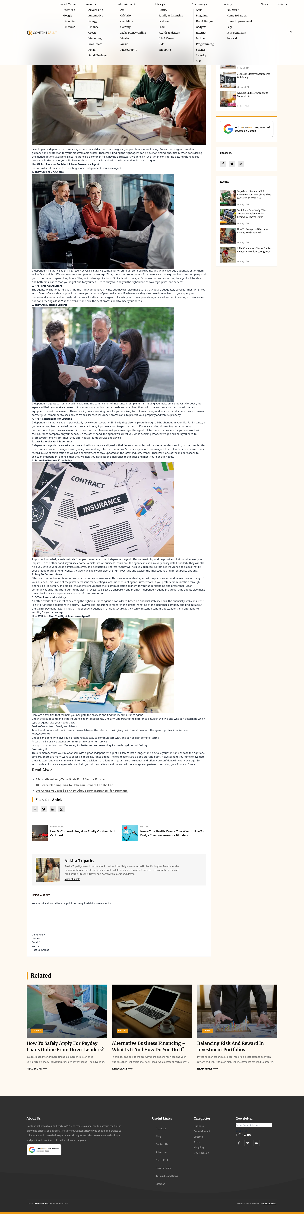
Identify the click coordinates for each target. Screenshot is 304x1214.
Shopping (165, 49)
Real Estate (95, 44)
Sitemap (160, 1183)
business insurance (116, 563)
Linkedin (69, 21)
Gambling (126, 21)
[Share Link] (35, 809)
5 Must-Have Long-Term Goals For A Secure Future (70, 779)
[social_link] (223, 164)
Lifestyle (160, 4)
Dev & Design (204, 21)
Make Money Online (133, 32)
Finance (93, 26)
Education (233, 9)
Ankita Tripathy (80, 860)
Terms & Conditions (167, 1175)
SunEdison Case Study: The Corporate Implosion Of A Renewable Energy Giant (251, 213)
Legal (230, 26)
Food (162, 26)
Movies (124, 38)
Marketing (95, 38)
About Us (161, 1128)
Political (232, 38)
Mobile (200, 38)
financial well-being (146, 149)
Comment (38, 934)
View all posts (72, 878)
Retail (92, 49)
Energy (92, 21)
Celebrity (126, 15)
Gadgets (201, 26)
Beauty (163, 9)
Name (36, 938)
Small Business (98, 55)
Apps (199, 9)
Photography (128, 49)
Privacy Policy (163, 1167)
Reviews (282, 4)
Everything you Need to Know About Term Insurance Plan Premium (82, 790)
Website (36, 945)
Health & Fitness (169, 32)
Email (36, 942)
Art (122, 9)
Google (67, 15)
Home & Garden (237, 15)
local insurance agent (101, 297)
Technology (199, 4)
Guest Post (162, 1159)
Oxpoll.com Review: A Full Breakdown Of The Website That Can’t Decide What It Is (254, 194)
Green (92, 32)
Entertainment (126, 4)
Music (124, 44)
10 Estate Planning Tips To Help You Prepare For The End (75, 785)
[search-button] (291, 32)
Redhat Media (269, 1203)
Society (227, 4)
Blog (158, 1136)
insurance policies (46, 449)
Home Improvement (239, 21)
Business (90, 4)
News (264, 4)
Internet (201, 32)
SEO (198, 61)
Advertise (161, 1152)
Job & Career (166, 38)
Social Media (68, 4)
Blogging (202, 15)
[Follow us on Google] (246, 129)
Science (201, 49)
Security (201, 55)
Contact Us (162, 1144)
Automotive (95, 15)
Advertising (95, 9)
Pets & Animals (236, 32)
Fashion (164, 21)
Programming (205, 44)
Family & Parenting (171, 15)
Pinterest (69, 26)
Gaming (125, 26)
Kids (161, 44)
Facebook (69, 9)
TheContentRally (42, 1203)
